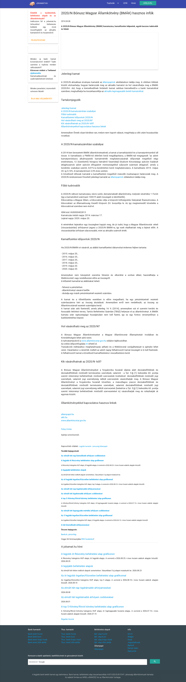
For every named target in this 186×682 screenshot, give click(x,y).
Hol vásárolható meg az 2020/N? (77, 120)
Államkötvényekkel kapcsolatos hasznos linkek (83, 126)
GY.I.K (130, 634)
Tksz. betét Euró (68, 637)
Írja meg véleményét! (41, 99)
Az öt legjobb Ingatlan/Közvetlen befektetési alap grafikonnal (87, 479)
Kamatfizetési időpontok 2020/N (77, 117)
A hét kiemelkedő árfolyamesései (75, 525)
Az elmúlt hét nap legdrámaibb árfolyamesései (80, 489)
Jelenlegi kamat (68, 108)
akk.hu (64, 417)
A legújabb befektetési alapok (73, 470)
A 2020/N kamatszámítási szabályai (78, 111)
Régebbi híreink (67, 619)
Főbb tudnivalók (68, 114)
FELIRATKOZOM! (38, 40)
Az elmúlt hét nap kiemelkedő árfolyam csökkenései (83, 456)
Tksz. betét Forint (68, 634)
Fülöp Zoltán (66, 429)
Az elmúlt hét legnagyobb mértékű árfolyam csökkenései (85, 511)
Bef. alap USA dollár (102, 642)
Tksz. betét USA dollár (70, 642)
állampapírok (109, 82)
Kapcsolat (132, 651)
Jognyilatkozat (134, 642)
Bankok (131, 645)
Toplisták (113, 3)
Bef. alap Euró (100, 637)
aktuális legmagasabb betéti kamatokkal (123, 91)
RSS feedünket (87, 539)
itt (87, 344)
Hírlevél (147, 3)
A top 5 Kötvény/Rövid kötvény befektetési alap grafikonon (86, 498)
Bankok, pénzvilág (68, 534)
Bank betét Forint (35, 634)
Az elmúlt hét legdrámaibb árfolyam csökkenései (81, 493)
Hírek (133, 3)
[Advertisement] (109, 51)
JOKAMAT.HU (42, 3)
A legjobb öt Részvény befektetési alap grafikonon (82, 460)
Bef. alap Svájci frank (103, 640)
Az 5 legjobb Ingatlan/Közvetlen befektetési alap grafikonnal (86, 515)
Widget (130, 637)
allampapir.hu (67, 414)
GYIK (125, 3)
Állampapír (99, 649)
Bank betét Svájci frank (37, 640)
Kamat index (133, 648)
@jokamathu (35, 73)
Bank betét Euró (34, 637)
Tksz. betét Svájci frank (71, 640)
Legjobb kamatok (85, 446)
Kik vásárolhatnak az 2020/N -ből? (77, 123)
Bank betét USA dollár (37, 642)
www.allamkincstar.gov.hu (93, 340)
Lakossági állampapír (99, 446)
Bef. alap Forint (100, 634)
